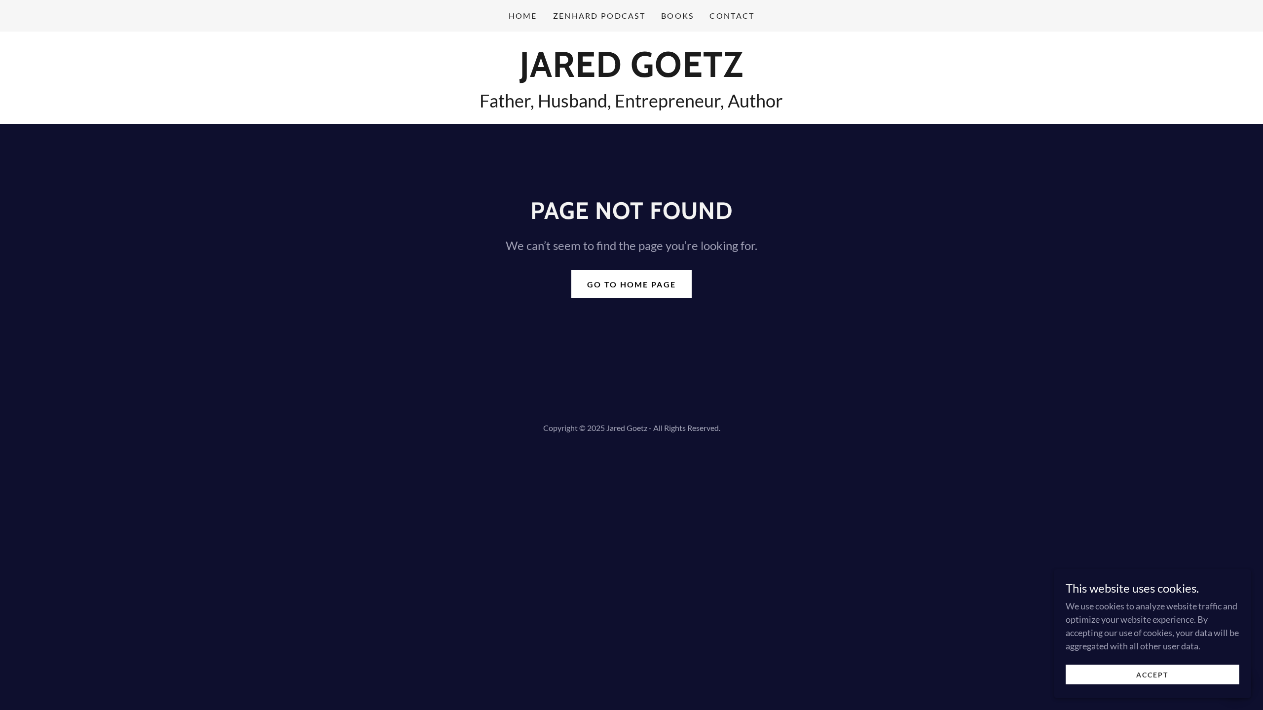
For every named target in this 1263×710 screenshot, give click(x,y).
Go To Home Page (631, 284)
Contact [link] (731, 15)
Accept (1152, 675)
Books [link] (677, 15)
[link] (631, 73)
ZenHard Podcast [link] (599, 15)
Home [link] (523, 15)
